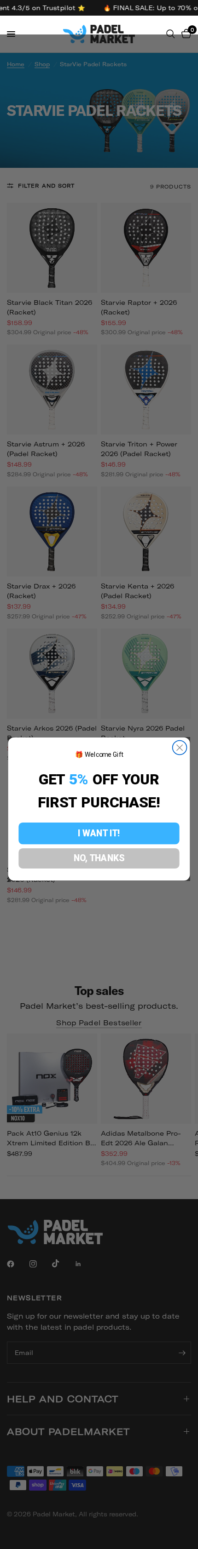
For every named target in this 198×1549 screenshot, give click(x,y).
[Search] (170, 34)
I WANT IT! (99, 833)
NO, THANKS (99, 858)
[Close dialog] (180, 748)
